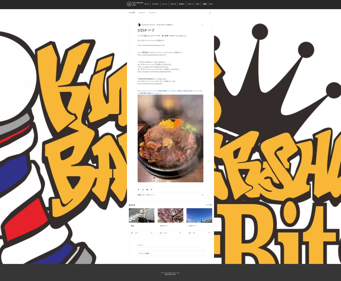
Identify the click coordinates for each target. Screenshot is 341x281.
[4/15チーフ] (170, 215)
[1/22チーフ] (199, 215)
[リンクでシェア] (151, 189)
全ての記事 (132, 12)
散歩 (132, 226)
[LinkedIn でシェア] (147, 189)
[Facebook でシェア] (138, 189)
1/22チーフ (192, 226)
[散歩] (142, 215)
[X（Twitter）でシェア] (143, 189)
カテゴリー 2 (152, 12)
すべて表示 (209, 205)
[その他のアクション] (202, 25)
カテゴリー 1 (142, 12)
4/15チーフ (163, 226)
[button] (210, 12)
